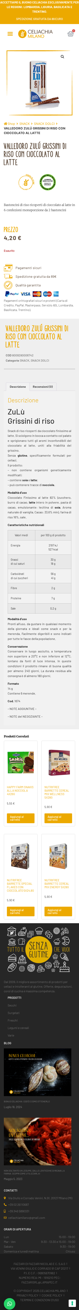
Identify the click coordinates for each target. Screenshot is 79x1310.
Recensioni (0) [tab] (43, 386)
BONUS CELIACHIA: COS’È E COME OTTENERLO (27, 1101)
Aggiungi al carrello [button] (17, 818)
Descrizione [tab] (18, 386)
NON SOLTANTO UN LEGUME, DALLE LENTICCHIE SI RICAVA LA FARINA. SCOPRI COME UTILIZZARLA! (34, 1172)
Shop (11, 124)
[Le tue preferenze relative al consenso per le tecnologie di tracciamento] (72, 1303)
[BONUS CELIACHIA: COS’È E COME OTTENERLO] (37, 1072)
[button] (10, 34)
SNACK (24, 124)
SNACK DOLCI (44, 124)
